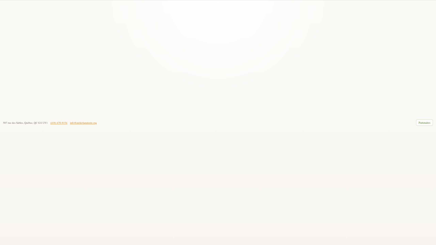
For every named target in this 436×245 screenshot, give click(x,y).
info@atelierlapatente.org (83, 122)
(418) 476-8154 (58, 122)
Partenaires (424, 122)
